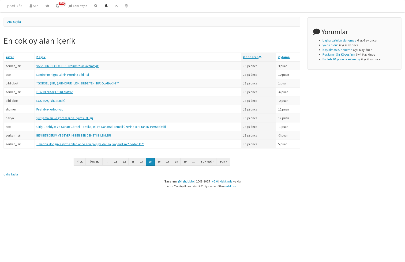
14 (141, 161)
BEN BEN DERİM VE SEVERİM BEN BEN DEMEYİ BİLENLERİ (73, 135)
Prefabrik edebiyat (49, 109)
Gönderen (251, 57)
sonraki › (207, 161)
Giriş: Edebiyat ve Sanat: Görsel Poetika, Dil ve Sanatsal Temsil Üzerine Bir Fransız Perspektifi (101, 127)
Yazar (10, 57)
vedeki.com (231, 186)
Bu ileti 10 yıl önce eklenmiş (341, 59)
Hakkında (226, 181)
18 (176, 161)
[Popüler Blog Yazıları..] (116, 6)
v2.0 (215, 181)
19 (185, 161)
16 (159, 161)
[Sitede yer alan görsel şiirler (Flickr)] (47, 6)
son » (223, 161)
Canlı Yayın (79, 6)
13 (132, 161)
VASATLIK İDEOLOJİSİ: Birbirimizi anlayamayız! (67, 66)
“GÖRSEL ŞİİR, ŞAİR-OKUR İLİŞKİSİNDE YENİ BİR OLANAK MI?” (77, 83)
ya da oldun (330, 45)
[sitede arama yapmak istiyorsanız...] (96, 6)
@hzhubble (186, 181)
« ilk (79, 161)
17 (167, 161)
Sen (35, 6)
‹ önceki (94, 161)
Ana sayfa (14, 21)
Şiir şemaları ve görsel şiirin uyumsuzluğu (64, 118)
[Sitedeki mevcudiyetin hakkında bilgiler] (126, 6)
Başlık (40, 57)
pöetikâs (14, 5)
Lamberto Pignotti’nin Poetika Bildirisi (62, 74)
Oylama (284, 57)
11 (115, 161)
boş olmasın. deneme (337, 50)
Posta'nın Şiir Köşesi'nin (338, 54)
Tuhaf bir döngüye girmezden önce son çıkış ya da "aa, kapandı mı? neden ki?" (90, 144)
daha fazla (11, 174)
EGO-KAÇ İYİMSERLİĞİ (51, 101)
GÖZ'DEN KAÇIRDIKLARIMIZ (54, 92)
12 (124, 161)
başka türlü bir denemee (339, 40)
